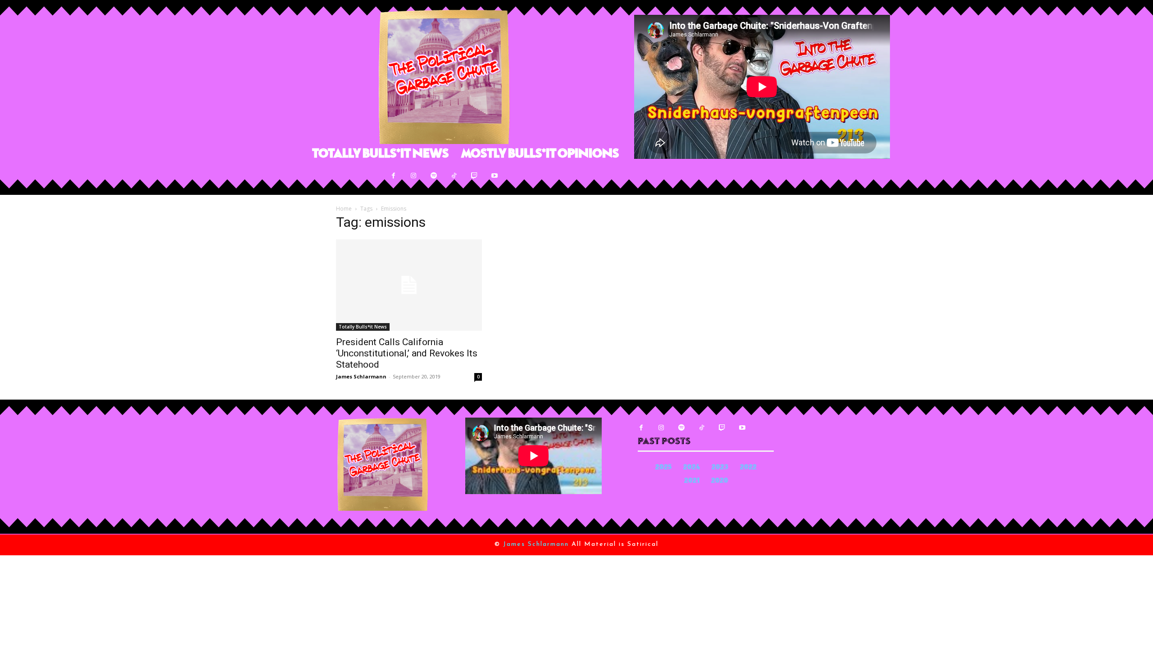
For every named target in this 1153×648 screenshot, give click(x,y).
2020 (719, 481)
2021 (691, 481)
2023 (720, 467)
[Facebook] (393, 176)
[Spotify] (434, 176)
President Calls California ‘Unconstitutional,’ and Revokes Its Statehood (406, 353)
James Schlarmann (361, 376)
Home (344, 208)
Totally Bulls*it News (363, 327)
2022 (748, 467)
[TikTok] (454, 176)
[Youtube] (495, 176)
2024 (691, 467)
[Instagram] (414, 176)
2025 (663, 467)
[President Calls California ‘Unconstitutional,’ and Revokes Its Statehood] (409, 285)
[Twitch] (474, 176)
